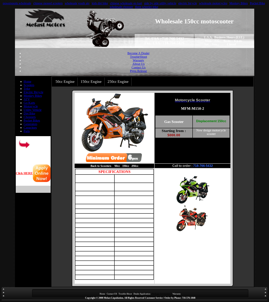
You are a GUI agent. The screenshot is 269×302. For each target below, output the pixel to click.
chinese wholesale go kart (126, 3)
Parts (27, 131)
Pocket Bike (257, 3)
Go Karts (29, 102)
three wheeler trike (146, 6)
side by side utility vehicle (160, 3)
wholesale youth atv (77, 3)
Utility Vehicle (33, 110)
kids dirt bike (100, 3)
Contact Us (139, 67)
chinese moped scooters (48, 3)
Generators (30, 124)
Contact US (112, 294)
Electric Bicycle (33, 92)
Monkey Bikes (238, 3)
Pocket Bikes (32, 120)
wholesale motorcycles (213, 3)
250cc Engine (118, 81)
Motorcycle (31, 106)
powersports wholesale (17, 3)
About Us (138, 64)
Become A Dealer (138, 53)
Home (27, 81)
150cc (125, 165)
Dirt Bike (29, 113)
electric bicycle (187, 3)
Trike (27, 88)
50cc (117, 165)
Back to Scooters (101, 165)
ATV (27, 99)
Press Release (138, 71)
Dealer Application (142, 294)
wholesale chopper (121, 6)
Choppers (30, 117)
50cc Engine (65, 81)
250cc (135, 165)
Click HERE (24, 173)
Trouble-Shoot (125, 294)
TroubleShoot (138, 56)
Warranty (138, 60)
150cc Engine (91, 81)
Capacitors (30, 127)
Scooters (29, 85)
